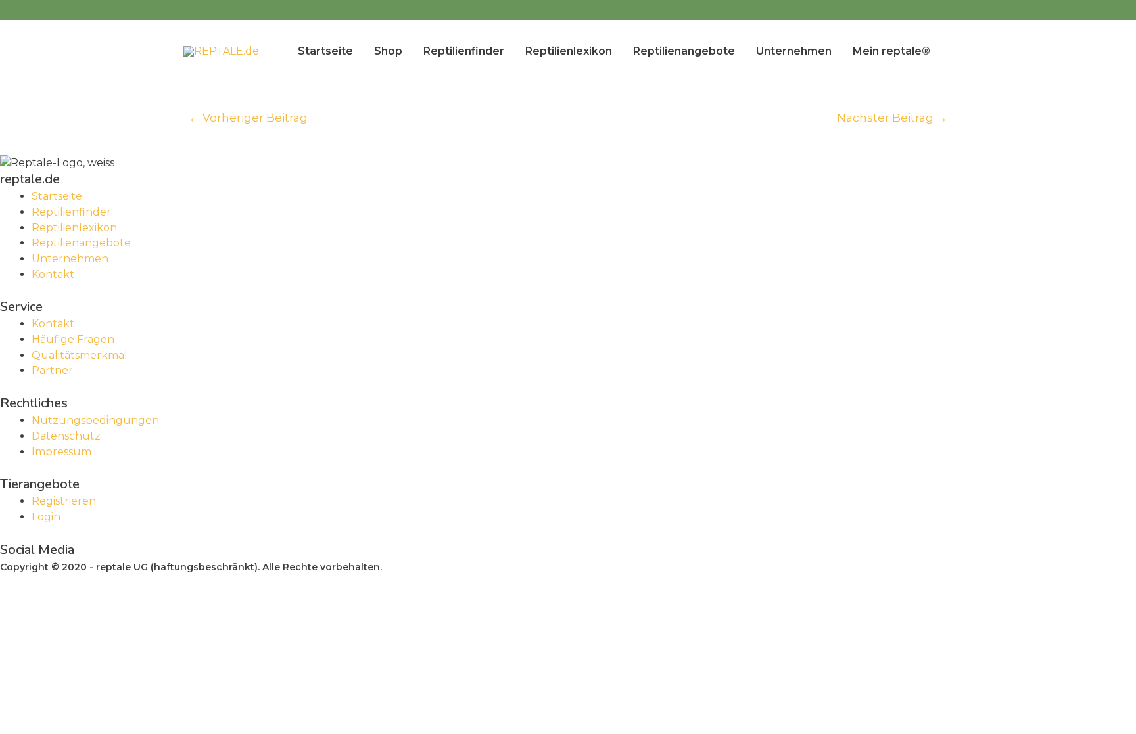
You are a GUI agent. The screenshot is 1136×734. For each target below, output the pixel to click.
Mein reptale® (891, 51)
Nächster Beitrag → (892, 117)
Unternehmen (794, 51)
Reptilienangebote (684, 51)
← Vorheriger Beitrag (248, 117)
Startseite (325, 51)
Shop (388, 51)
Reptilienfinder (463, 51)
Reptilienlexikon (568, 51)
